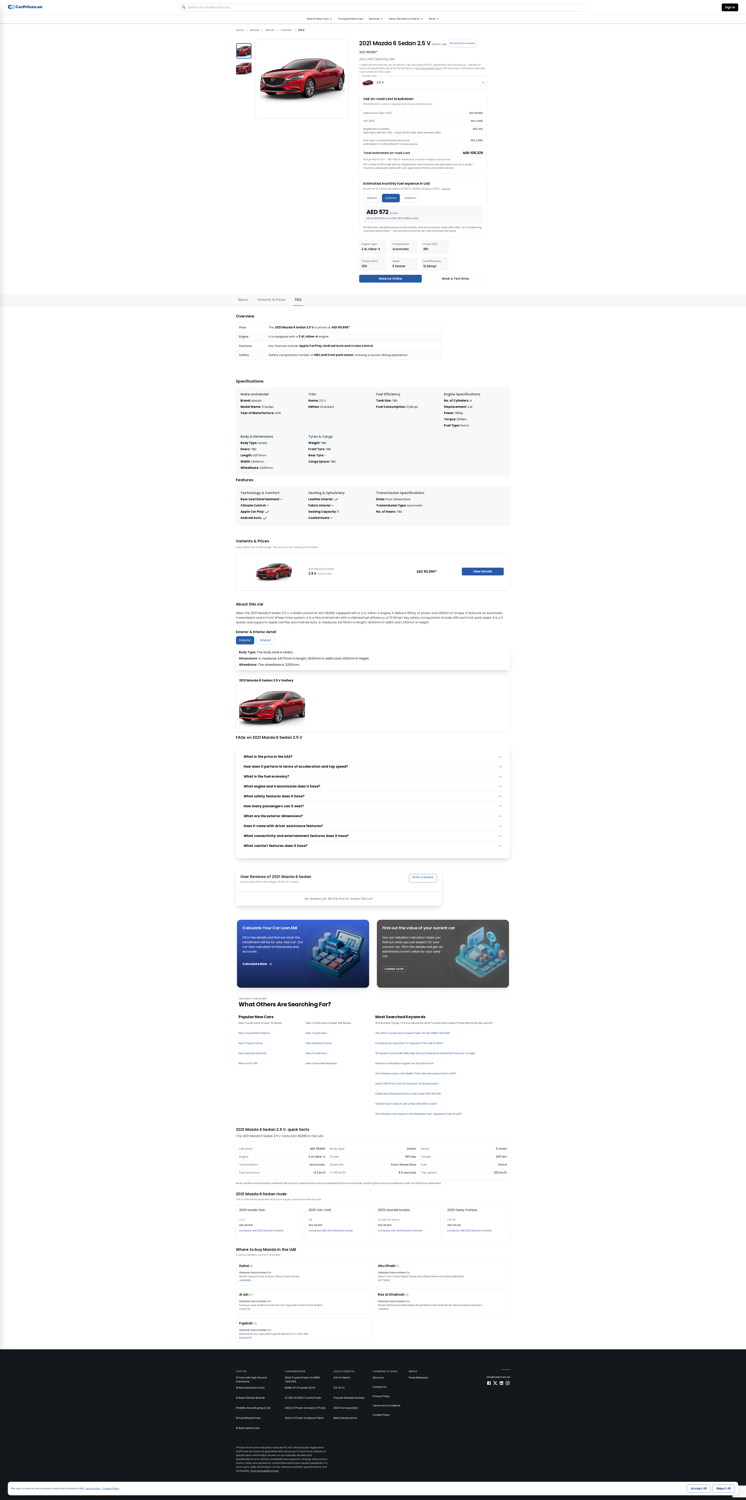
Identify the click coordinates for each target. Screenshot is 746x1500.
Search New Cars (318, 19)
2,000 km (391, 198)
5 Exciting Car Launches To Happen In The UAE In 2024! (409, 1043)
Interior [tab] (265, 640)
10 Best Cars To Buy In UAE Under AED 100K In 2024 (406, 1104)
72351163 (383, 1309)
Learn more (93, 1488)
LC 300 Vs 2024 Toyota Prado (303, 1398)
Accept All (699, 1488)
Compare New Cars (350, 19)
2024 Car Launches (346, 1408)
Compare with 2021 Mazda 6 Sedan (261, 1230)
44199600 (245, 1280)
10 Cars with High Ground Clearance (251, 1379)
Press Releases (418, 1377)
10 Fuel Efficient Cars (248, 1418)
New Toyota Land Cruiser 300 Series (328, 1023)
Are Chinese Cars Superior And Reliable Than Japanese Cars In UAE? (418, 1114)
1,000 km (372, 198)
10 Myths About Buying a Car (253, 1408)
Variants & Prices (271, 299)
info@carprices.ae (498, 1377)
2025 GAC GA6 (320, 1210)
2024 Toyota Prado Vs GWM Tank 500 (302, 1379)
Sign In (730, 7)
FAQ (298, 299)
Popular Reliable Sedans (349, 1398)
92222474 (245, 1338)
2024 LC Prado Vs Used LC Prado (305, 1408)
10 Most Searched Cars (250, 1388)
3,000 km (410, 198)
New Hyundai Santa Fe (253, 1053)
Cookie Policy (381, 1415)
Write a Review (423, 877)
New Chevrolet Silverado (321, 1063)
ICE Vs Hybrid (342, 1377)
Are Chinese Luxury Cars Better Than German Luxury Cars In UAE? (415, 1073)
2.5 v (301, 30)
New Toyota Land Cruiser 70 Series (260, 1023)
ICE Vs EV (339, 1388)
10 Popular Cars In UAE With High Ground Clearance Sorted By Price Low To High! (425, 1053)
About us (378, 1377)
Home (240, 30)
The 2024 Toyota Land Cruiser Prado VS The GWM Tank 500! (412, 1033)
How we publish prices (264, 1471)
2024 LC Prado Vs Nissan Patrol (304, 1418)
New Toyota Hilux (316, 1033)
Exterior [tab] (245, 640)
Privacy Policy (381, 1396)
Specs (243, 299)
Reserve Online (390, 279)
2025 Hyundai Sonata (394, 1210)
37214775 (244, 1309)
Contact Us (379, 1387)
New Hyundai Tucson (319, 1043)
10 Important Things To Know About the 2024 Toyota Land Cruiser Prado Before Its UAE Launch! (434, 1023)
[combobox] (423, 82)
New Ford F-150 (248, 1063)
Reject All (723, 1488)
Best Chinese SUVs (345, 1418)
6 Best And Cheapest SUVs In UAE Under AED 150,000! (408, 1093)
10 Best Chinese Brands (250, 1398)
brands (254, 30)
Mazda (270, 30)
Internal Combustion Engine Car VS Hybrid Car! (404, 1063)
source (445, 189)
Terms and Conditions (386, 1405)
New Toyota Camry (251, 1043)
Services (374, 19)
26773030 (384, 1280)
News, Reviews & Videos (404, 19)
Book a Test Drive (455, 279)
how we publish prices (429, 68)
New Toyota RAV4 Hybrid (254, 1033)
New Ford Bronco (316, 1053)
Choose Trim (369, 75)
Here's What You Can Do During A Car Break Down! (407, 1083)
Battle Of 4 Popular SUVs (300, 1388)
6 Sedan (286, 30)
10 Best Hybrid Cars (248, 1428)
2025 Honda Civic (252, 1210)
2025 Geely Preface (462, 1210)
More (432, 19)
